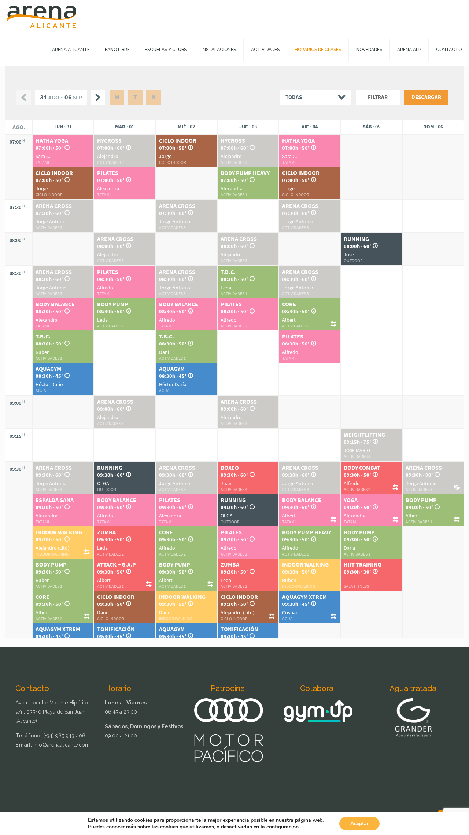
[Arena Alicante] (41, 16)
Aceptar (359, 823)
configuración (282, 827)
